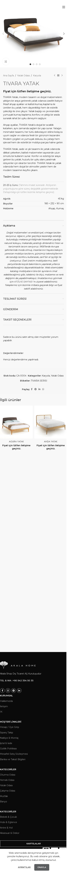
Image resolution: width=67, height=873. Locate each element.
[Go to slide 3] (36, 64)
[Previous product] (54, 75)
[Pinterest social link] (36, 389)
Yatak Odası (23, 75)
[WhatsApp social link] (43, 389)
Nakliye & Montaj (9, 737)
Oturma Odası (7, 774)
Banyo (3, 801)
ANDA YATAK (50, 441)
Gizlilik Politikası (8, 748)
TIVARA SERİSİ (39, 380)
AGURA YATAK (16, 441)
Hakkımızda (6, 701)
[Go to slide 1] (30, 64)
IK (1, 711)
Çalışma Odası (7, 790)
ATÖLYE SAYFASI (23, 281)
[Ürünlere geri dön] (58, 75)
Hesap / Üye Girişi (9, 727)
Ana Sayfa (8, 75)
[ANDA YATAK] (50, 422)
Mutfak (4, 796)
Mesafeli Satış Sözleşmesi (14, 753)
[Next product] (62, 75)
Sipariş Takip (6, 732)
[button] (3, 34)
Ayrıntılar (24, 867)
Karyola (37, 75)
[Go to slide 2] (33, 64)
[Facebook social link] (32, 389)
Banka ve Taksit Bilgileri (12, 759)
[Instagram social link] (8, 690)
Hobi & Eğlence (8, 822)
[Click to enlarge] (5, 61)
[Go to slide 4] (40, 64)
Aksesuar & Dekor (9, 833)
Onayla (41, 867)
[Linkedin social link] (39, 389)
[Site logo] (19, 6)
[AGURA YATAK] (16, 422)
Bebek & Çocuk (8, 816)
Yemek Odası (7, 780)
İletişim (4, 706)
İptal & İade (6, 743)
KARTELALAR (33, 843)
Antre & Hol (6, 827)
